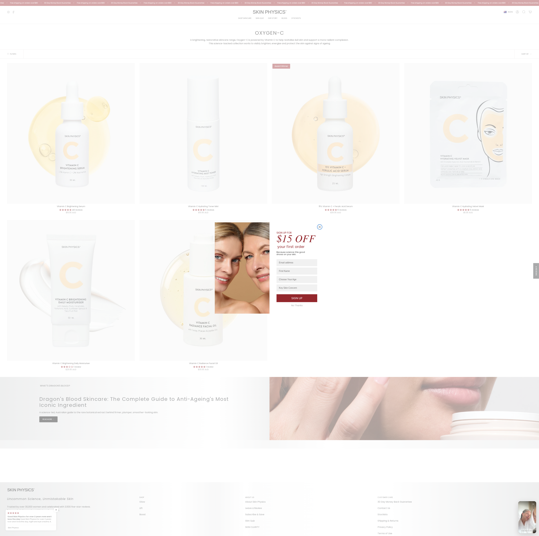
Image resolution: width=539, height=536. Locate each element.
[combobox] (296, 279)
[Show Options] (314, 279)
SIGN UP (296, 298)
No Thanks (297, 305)
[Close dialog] (319, 226)
